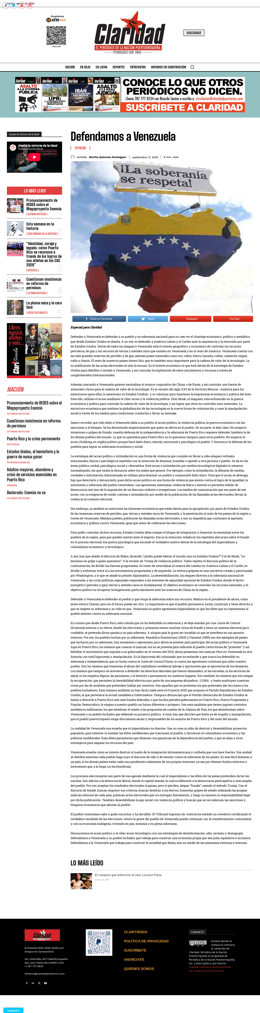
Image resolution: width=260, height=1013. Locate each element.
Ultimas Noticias (37, 214)
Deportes (32, 270)
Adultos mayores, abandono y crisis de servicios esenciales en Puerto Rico (32, 474)
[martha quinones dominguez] (74, 157)
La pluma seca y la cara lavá (44, 304)
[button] (192, 67)
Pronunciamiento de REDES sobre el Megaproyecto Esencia (43, 204)
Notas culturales (37, 312)
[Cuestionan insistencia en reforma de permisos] (15, 284)
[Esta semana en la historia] (15, 228)
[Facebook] (27, 983)
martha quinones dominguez (107, 157)
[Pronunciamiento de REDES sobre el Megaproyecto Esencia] (15, 205)
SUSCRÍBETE (135, 950)
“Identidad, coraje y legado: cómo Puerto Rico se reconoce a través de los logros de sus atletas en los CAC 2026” (44, 254)
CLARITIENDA (136, 932)
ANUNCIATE (134, 959)
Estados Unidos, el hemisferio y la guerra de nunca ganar (33, 454)
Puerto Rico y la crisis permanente (33, 438)
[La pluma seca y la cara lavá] (15, 307)
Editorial (13, 444)
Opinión (12, 485)
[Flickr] (33, 983)
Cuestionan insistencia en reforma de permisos (43, 283)
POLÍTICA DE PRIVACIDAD (146, 941)
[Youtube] (45, 983)
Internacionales (18, 462)
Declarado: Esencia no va (26, 492)
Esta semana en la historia (40, 226)
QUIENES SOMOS (139, 969)
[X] (39, 983)
